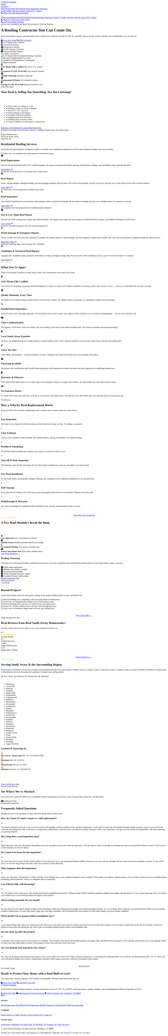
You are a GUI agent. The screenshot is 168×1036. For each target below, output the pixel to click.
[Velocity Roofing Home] (8, 2)
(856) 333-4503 (9, 20)
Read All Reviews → (84, 657)
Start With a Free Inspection (84, 515)
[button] (84, 820)
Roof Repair (26, 17)
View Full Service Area (10, 784)
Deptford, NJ (41, 1024)
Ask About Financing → (10, 554)
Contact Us (47, 1015)
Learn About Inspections (31, 128)
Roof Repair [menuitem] (21, 9)
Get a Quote (6, 224)
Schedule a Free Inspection (11, 128)
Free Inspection (77, 1005)
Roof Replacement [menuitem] (8, 9)
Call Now (7, 22)
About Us (57, 17)
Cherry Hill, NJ (29, 1024)
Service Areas (25, 11)
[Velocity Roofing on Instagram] (3, 995)
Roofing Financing (47, 1005)
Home (3, 4)
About (3, 11)
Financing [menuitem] (43, 9)
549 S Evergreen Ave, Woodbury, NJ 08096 (63, 993)
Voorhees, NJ (51, 1024)
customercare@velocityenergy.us (31, 993)
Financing (49, 17)
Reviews (16, 11)
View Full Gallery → (84, 615)
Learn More (6, 169)
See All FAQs (84, 966)
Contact (39, 11)
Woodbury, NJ (17, 1024)
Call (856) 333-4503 (27, 983)
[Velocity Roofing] (8, 985)
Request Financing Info (10, 578)
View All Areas (63, 1024)
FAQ (33, 11)
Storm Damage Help (63, 1005)
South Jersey (6, 1024)
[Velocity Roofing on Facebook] (2, 995)
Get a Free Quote (23, 20)
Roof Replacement (13, 17)
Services (4, 6)
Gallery (9, 11)
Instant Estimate (22, 13)
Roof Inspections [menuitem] (32, 9)
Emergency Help (8, 242)
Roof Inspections (38, 17)
